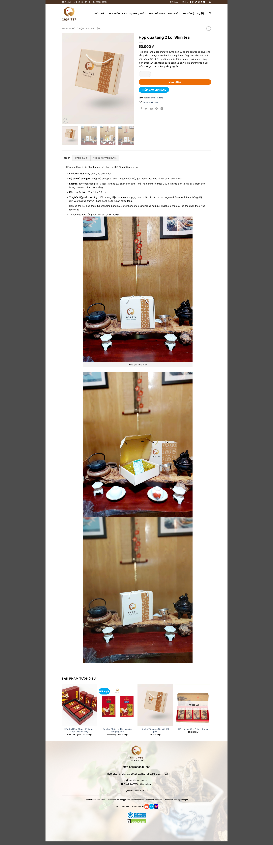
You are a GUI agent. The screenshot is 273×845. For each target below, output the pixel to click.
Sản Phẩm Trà (117, 13)
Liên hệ (184, 2)
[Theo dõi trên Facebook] (190, 2)
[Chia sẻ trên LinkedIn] (161, 108)
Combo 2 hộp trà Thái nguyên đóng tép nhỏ (117, 730)
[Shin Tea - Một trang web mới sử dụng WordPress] (76, 13)
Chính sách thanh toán (134, 800)
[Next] (129, 79)
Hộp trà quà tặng (90, 28)
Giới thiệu (174, 2)
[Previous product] (208, 28)
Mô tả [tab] (67, 158)
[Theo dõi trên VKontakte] (210, 2)
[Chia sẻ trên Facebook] (141, 108)
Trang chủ (69, 28)
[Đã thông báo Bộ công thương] (136, 815)
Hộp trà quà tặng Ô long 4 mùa (193, 729)
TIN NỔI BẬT (189, 13)
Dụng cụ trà (137, 13)
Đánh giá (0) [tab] (81, 158)
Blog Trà (173, 13)
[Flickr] (207, 2)
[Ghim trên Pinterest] (156, 108)
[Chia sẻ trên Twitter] (146, 108)
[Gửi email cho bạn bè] (151, 108)
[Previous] (66, 79)
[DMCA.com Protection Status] (136, 828)
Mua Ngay (174, 82)
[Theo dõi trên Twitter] (196, 2)
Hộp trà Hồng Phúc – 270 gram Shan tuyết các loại (79, 730)
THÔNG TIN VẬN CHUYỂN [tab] (105, 158)
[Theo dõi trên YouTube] (204, 2)
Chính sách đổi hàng (115, 800)
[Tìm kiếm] (210, 14)
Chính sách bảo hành (153, 800)
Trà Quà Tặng (157, 13)
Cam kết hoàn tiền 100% (95, 800)
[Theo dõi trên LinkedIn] (201, 2)
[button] (200, 13)
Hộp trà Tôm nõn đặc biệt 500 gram (155, 730)
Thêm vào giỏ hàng (153, 89)
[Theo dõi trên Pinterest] (199, 2)
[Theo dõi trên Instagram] (193, 2)
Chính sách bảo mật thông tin (176, 800)
